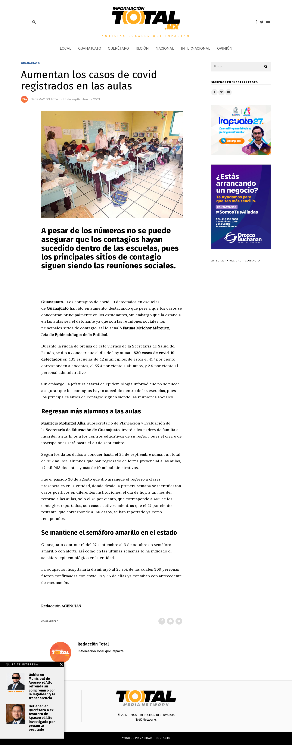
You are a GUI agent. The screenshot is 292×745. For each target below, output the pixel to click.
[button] (266, 67)
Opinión (224, 48)
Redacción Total (93, 644)
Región (142, 48)
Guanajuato (89, 48)
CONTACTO (252, 260)
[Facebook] (256, 22)
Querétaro (118, 48)
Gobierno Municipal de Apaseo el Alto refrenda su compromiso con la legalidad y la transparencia (42, 686)
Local (65, 48)
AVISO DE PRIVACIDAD (226, 260)
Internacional (195, 48)
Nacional (165, 48)
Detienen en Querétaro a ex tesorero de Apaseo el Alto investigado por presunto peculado (42, 718)
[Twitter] (261, 22)
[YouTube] (268, 22)
